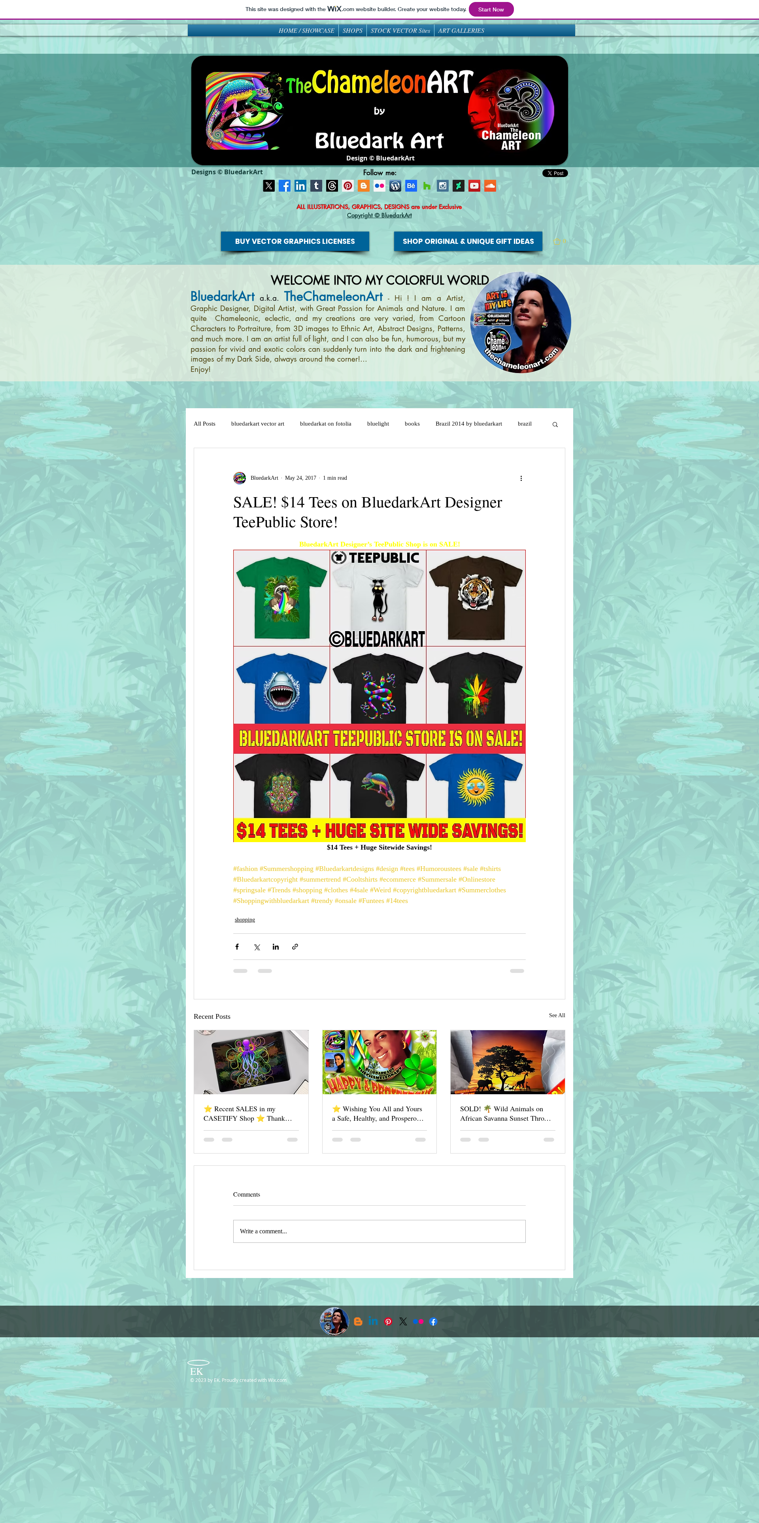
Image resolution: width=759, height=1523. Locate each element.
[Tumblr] (316, 186)
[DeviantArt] (458, 186)
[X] (269, 186)
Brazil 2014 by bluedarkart (469, 423)
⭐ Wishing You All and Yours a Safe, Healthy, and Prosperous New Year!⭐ (377, 1113)
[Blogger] (364, 186)
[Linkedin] (373, 1321)
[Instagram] (443, 186)
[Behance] (411, 186)
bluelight (378, 423)
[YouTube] (474, 186)
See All (557, 1015)
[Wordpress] (395, 186)
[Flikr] (379, 186)
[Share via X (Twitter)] (256, 946)
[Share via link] (295, 946)
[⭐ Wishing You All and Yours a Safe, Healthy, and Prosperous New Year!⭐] (380, 1062)
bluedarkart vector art (257, 423)
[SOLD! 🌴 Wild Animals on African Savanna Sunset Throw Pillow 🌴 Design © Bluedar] (508, 1062)
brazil (525, 423)
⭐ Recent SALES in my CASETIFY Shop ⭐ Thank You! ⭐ (244, 1113)
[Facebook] (285, 186)
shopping (245, 920)
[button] (563, 241)
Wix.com (277, 1380)
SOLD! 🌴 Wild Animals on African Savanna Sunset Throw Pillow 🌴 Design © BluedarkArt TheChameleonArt (505, 1113)
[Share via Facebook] (237, 946)
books (412, 423)
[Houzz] (427, 186)
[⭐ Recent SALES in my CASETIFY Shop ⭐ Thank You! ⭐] (251, 1062)
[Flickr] (418, 1321)
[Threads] (332, 186)
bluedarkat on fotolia (325, 423)
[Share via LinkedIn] (275, 946)
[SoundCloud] (490, 186)
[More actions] (521, 478)
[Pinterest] (348, 186)
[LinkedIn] (300, 186)
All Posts (204, 423)
